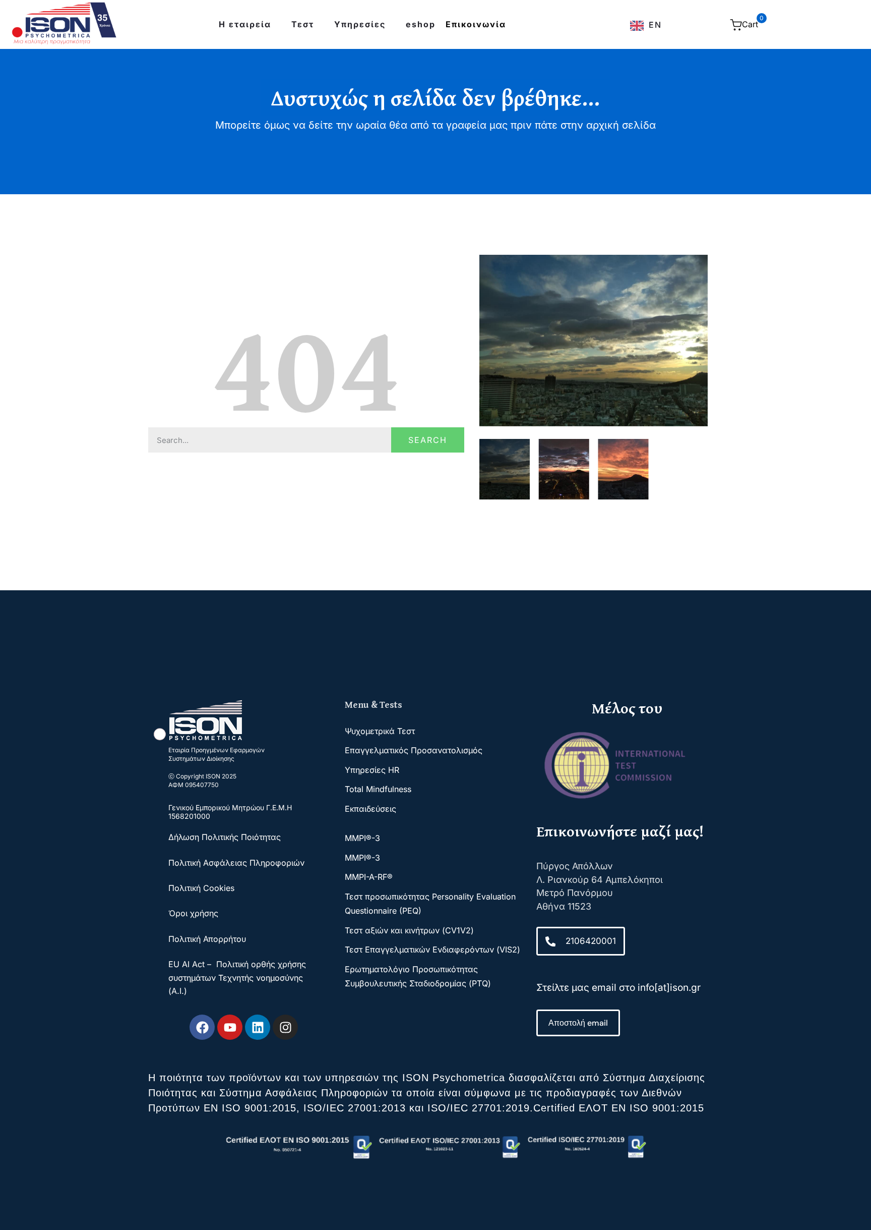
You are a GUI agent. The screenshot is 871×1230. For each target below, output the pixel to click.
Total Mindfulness (378, 789)
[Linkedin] (257, 1027)
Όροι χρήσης (193, 913)
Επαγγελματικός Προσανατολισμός (413, 750)
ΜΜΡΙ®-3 (362, 838)
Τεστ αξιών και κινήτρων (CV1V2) (409, 930)
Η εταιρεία (245, 24)
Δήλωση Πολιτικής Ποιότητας (225, 837)
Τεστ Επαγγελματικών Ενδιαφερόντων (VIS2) (432, 949)
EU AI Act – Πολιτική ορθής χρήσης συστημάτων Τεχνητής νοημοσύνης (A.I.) (237, 977)
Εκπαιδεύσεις (370, 809)
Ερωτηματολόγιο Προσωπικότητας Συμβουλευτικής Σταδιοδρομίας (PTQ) (418, 976)
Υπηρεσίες (360, 24)
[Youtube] (229, 1027)
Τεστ (302, 24)
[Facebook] (202, 1027)
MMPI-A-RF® (369, 877)
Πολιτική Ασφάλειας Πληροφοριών (236, 863)
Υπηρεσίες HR (372, 770)
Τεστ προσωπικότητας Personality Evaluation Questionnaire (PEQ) (430, 903)
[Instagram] (285, 1027)
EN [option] (655, 25)
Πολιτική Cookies (201, 888)
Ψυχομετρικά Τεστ (380, 731)
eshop (421, 24)
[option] (646, 26)
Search (427, 440)
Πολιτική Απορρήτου (207, 939)
